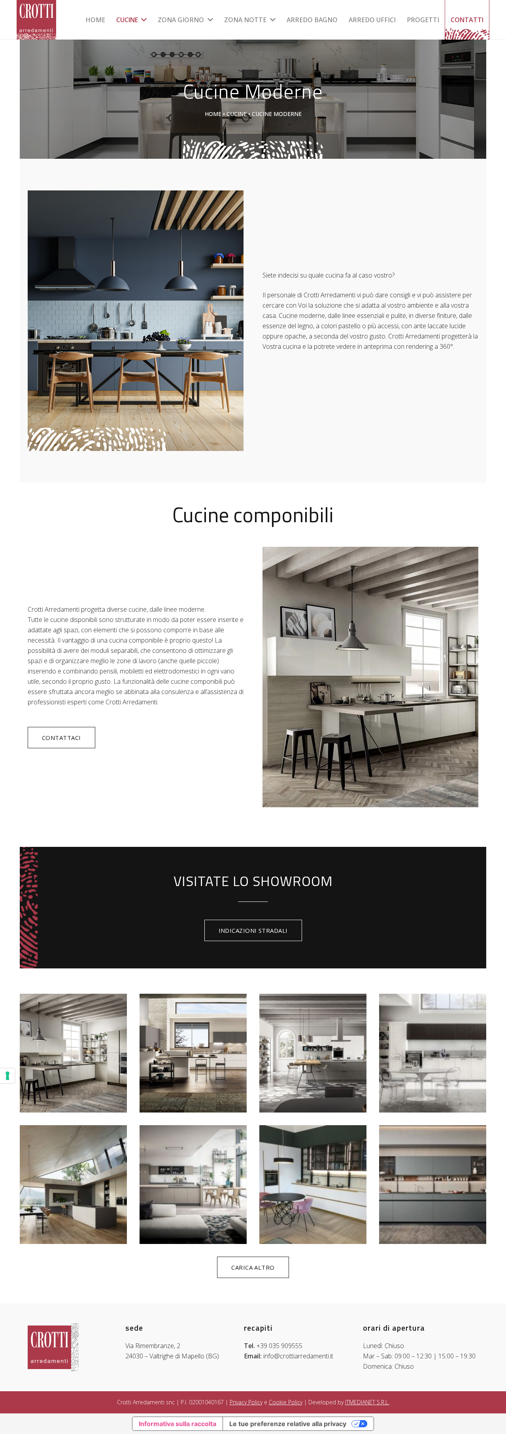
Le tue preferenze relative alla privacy (287, 1424)
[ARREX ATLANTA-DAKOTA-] (193, 1053)
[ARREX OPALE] (73, 1184)
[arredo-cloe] (73, 1053)
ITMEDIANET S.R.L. (367, 1402)
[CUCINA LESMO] (312, 1184)
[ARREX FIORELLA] (432, 1053)
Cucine (237, 114)
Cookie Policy (285, 1402)
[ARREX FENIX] (312, 1053)
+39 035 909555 (279, 1345)
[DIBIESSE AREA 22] (432, 1184)
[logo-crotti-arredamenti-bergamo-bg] (36, 20)
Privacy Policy (246, 1402)
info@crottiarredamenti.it (298, 1356)
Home (213, 114)
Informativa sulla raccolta (177, 1424)
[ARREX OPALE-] (193, 1184)
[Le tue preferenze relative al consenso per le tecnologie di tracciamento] (7, 1075)
